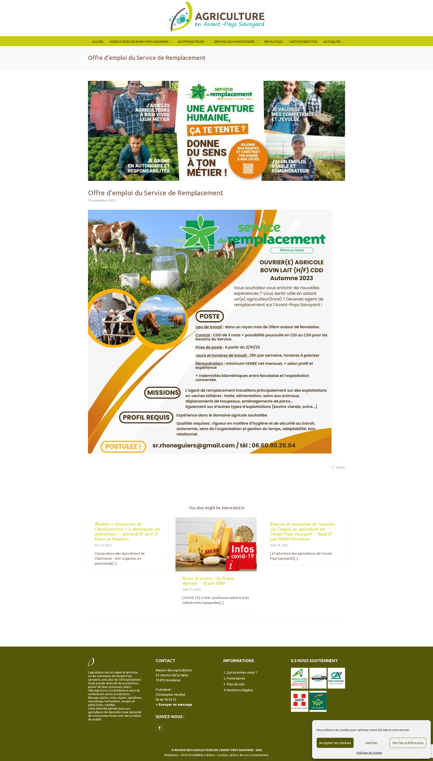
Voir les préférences (408, 743)
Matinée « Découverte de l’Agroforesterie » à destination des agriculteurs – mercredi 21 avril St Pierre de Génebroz (127, 531)
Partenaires (236, 678)
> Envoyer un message (174, 704)
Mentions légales (240, 690)
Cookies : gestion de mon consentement (243, 755)
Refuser (372, 743)
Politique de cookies (369, 752)
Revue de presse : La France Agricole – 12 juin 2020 (208, 581)
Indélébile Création (203, 755)
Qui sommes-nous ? (242, 672)
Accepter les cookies (335, 743)
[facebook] (160, 728)
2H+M (184, 755)
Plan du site (235, 684)
